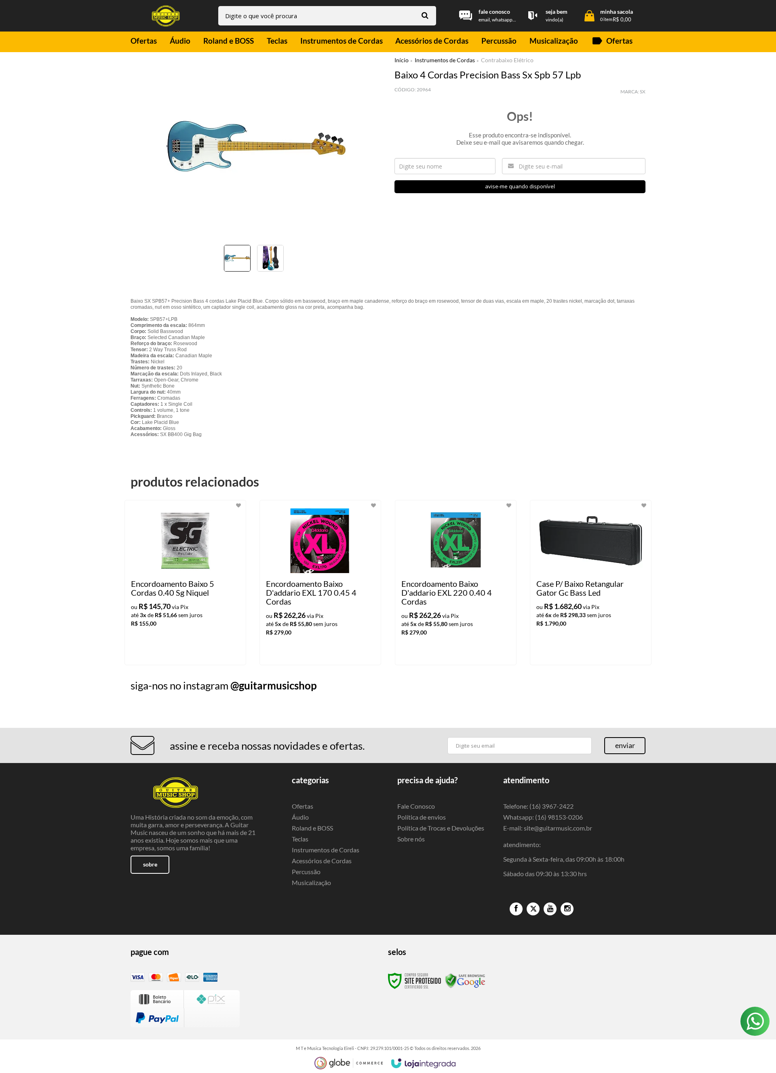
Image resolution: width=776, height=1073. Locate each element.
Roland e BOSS (312, 828)
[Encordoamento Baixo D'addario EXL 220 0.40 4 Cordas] (455, 582)
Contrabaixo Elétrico (507, 60)
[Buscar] (425, 15)
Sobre (150, 864)
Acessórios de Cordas (322, 860)
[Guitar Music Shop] (165, 16)
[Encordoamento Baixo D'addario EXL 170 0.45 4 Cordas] (320, 582)
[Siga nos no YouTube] (550, 908)
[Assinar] (624, 745)
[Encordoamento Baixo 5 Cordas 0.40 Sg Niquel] (185, 582)
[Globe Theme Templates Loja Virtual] (348, 1063)
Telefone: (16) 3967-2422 (538, 806)
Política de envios (421, 817)
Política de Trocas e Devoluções (440, 828)
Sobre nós (411, 839)
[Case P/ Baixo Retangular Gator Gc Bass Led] (590, 582)
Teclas (300, 839)
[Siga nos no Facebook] (516, 908)
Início (401, 60)
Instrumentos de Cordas (445, 60)
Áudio (300, 817)
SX (642, 92)
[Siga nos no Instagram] (567, 908)
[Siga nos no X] (533, 908)
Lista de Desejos (153, 283)
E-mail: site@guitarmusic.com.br (547, 828)
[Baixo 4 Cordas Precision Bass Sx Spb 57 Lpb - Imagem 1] (237, 258)
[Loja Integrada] (423, 1063)
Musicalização (311, 882)
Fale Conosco (416, 806)
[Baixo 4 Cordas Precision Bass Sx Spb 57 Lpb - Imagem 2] (270, 258)
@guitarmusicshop (273, 685)
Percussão (306, 871)
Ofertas (302, 806)
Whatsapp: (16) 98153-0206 (543, 817)
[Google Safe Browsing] (465, 980)
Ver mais (201, 652)
